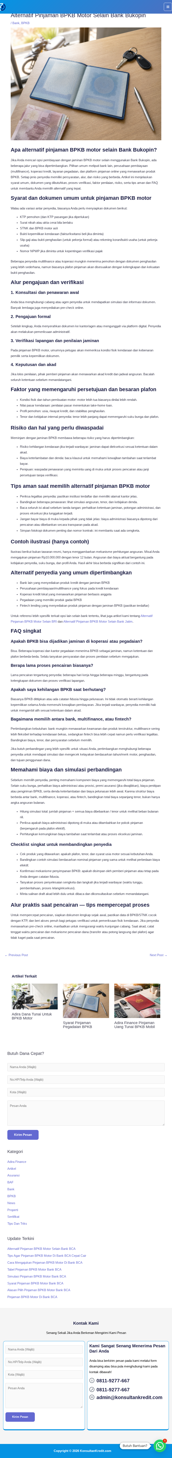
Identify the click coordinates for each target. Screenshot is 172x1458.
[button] (160, 1446)
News (11, 1203)
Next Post (158, 955)
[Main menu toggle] (168, 7)
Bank (16, 23)
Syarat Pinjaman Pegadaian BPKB (77, 1024)
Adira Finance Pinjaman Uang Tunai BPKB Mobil (134, 1024)
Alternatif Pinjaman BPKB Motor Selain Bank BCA (41, 1248)
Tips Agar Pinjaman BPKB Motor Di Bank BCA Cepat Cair (46, 1255)
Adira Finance (16, 1161)
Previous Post (16, 955)
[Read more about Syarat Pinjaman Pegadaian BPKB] (86, 1000)
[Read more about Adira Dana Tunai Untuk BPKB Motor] (35, 996)
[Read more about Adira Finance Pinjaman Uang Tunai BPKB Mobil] (137, 1000)
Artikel (11, 1168)
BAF (10, 1182)
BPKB (25, 23)
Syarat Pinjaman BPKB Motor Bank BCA (35, 1283)
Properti (12, 1210)
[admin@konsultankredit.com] (91, 1397)
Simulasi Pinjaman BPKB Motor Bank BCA (36, 1276)
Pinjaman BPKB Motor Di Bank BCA (32, 1297)
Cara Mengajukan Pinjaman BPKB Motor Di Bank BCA (44, 1262)
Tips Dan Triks (17, 1223)
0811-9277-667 (113, 1380)
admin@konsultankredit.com (129, 1397)
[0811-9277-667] (91, 1380)
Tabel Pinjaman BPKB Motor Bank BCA (34, 1269)
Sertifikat (13, 1216)
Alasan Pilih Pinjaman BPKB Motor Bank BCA (38, 1290)
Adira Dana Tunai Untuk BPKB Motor (32, 1016)
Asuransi (13, 1175)
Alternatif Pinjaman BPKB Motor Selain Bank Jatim (98, 621)
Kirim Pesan (23, 1134)
